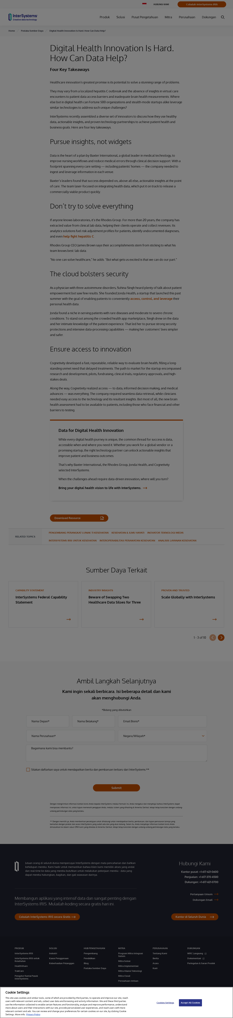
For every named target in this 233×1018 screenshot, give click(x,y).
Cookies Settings (165, 1002)
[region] (116, 1002)
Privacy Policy (33, 1014)
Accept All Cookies (190, 1002)
